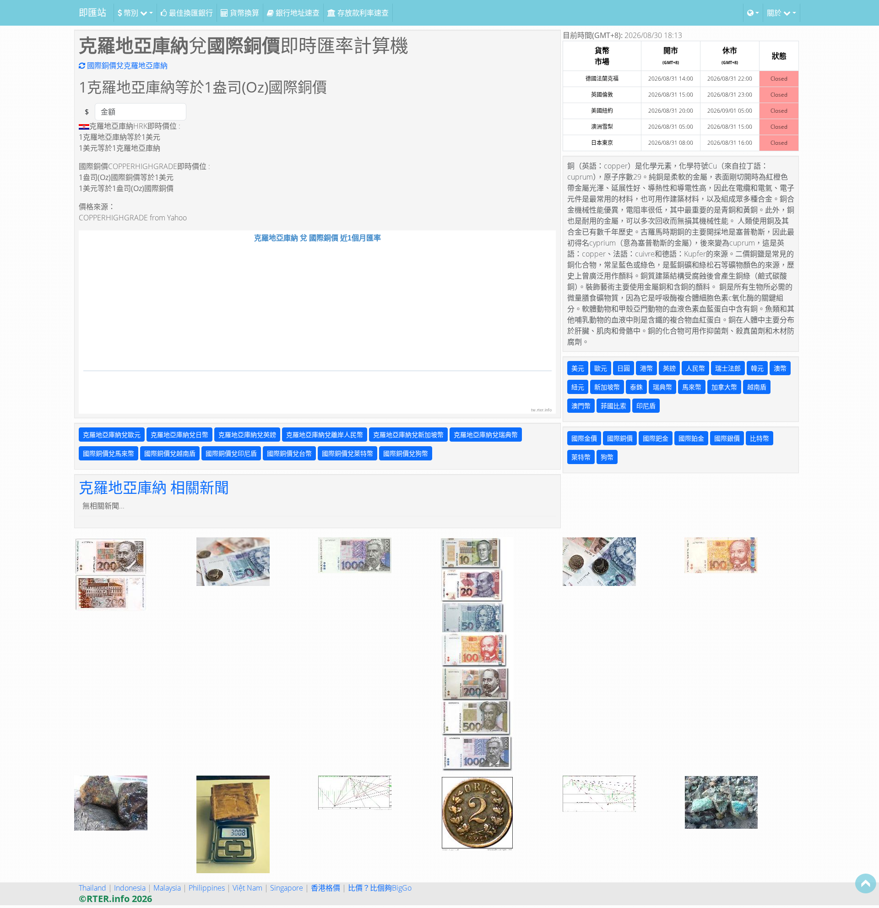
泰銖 (636, 387)
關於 (775, 13)
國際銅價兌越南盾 (169, 453)
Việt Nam (247, 888)
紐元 (577, 387)
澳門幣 (581, 405)
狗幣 (607, 457)
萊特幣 (581, 457)
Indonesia (130, 888)
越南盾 (756, 387)
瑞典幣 (662, 387)
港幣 (646, 368)
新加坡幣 (607, 387)
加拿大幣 (724, 387)
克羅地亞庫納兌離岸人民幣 (324, 434)
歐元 (600, 368)
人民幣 (695, 368)
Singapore (286, 888)
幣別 (131, 13)
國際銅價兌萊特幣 (347, 453)
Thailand (92, 888)
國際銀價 (727, 438)
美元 (577, 368)
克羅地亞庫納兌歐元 (112, 434)
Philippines (207, 888)
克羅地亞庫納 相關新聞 (154, 487)
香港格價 (325, 888)
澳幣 (780, 368)
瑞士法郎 (728, 368)
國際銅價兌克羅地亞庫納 (126, 65)
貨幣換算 (243, 13)
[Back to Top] (866, 883)
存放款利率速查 (362, 13)
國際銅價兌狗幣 (405, 453)
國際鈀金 (655, 438)
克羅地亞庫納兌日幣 (179, 434)
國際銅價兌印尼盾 (231, 453)
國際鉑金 (691, 438)
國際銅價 (620, 438)
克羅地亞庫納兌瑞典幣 (486, 434)
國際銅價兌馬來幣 (108, 453)
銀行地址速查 (297, 13)
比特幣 (759, 438)
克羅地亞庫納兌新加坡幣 (408, 434)
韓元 (757, 368)
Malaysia (167, 888)
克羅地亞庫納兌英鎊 (247, 434)
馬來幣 (691, 387)
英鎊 (669, 368)
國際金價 (584, 438)
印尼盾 (646, 405)
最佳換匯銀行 (190, 13)
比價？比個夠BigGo (380, 888)
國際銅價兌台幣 (289, 453)
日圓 (623, 368)
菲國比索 (613, 405)
